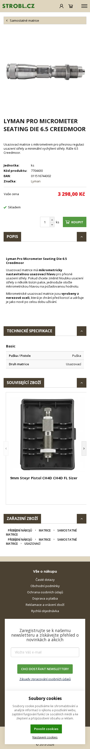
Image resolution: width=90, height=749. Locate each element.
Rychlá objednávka (45, 611)
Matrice (45, 530)
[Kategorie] (84, 6)
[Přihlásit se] (61, 6)
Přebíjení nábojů (20, 530)
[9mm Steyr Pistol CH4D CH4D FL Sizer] (47, 434)
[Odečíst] (52, 225)
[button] (6, 448)
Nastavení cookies (45, 737)
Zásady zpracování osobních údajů (45, 679)
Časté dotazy (45, 579)
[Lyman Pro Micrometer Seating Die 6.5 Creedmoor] (45, 70)
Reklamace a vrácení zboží (45, 604)
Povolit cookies (46, 729)
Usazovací (32, 544)
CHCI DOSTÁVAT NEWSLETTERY (45, 669)
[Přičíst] (52, 220)
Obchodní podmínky (45, 586)
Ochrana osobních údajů (45, 592)
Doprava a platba (45, 598)
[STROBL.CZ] (17, 6)
